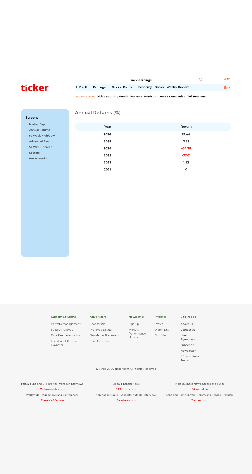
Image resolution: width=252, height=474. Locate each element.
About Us (187, 324)
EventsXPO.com (52, 400)
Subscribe (187, 345)
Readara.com (126, 400)
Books (159, 87)
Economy (145, 87)
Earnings (99, 87)
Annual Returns (39, 130)
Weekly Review (178, 87)
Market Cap (37, 124)
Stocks (116, 87)
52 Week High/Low (42, 135)
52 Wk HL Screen (40, 147)
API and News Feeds (190, 358)
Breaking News (85, 96)
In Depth (82, 87)
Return (186, 126)
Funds (128, 87)
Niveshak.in (200, 389)
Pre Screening (39, 158)
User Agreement (188, 337)
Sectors (34, 152)
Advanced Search (41, 141)
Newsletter (188, 350)
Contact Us (188, 329)
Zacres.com (199, 400)
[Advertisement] (126, 39)
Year (107, 126)
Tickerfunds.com (52, 389)
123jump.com (126, 389)
